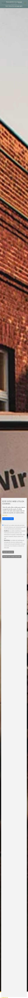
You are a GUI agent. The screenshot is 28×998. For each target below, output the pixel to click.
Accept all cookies (8, 519)
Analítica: (6, 531)
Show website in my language (14, 2)
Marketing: (7, 540)
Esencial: (6, 525)
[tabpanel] (14, 496)
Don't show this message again (14, 6)
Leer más (4, 515)
